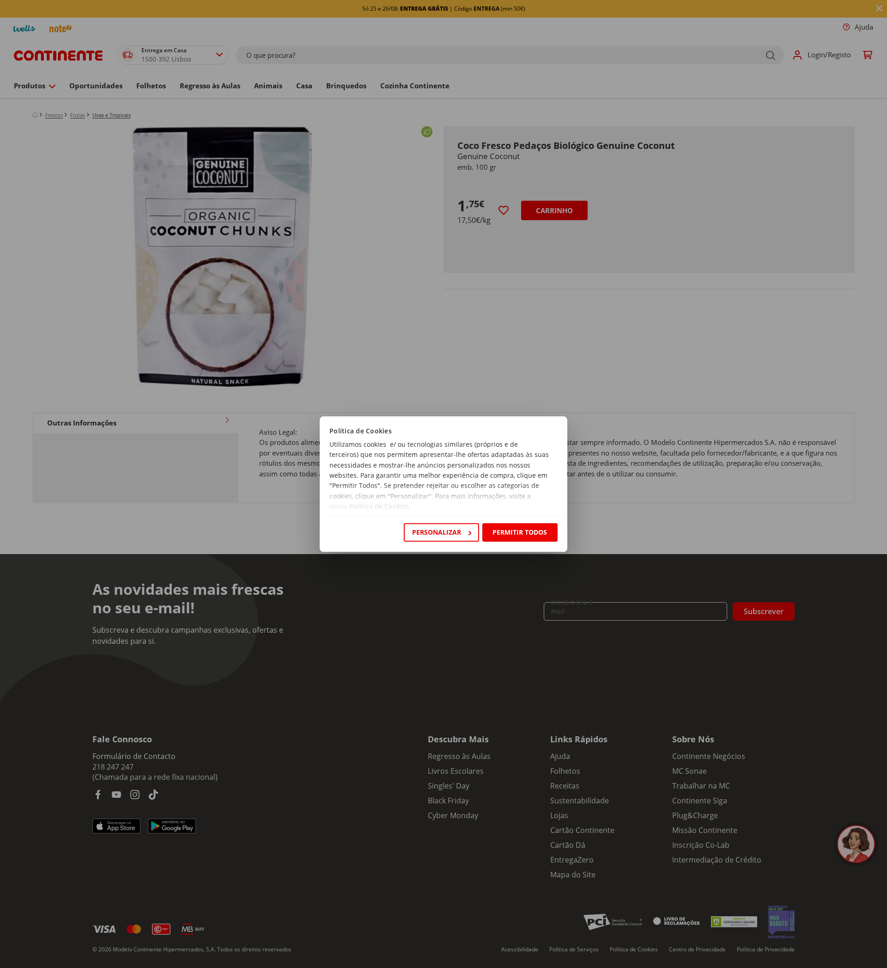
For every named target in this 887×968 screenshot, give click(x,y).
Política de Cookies (379, 506)
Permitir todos (519, 532)
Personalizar (436, 532)
